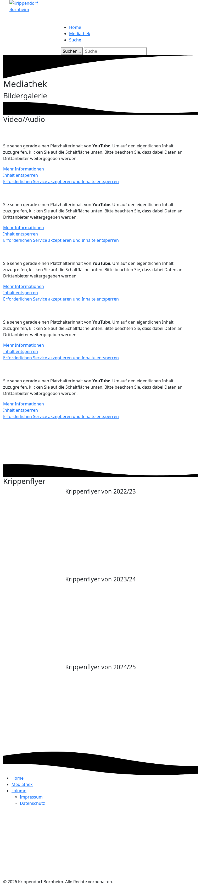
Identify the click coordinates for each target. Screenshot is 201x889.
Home (75, 27)
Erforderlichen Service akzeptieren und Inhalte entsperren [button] (61, 181)
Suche (75, 40)
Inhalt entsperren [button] (20, 175)
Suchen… (72, 51)
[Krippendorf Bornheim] (31, 6)
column (19, 791)
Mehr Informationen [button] (23, 169)
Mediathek (79, 33)
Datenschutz (32, 803)
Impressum (31, 797)
